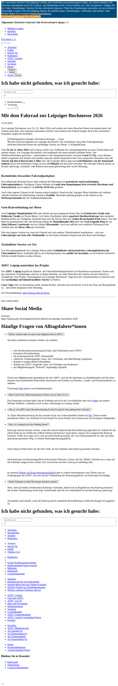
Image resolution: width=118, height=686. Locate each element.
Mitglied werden (15, 28)
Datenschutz (13, 665)
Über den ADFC (15, 598)
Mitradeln (12, 568)
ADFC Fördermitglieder (19, 614)
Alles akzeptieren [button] (32, 16)
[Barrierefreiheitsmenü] (2, 42)
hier (90, 415)
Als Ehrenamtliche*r (17, 633)
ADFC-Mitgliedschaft (18, 628)
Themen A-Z (13, 552)
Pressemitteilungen (16, 647)
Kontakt (11, 620)
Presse (10, 66)
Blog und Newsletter (17, 603)
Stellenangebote (15, 606)
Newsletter (12, 34)
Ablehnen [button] (6, 16)
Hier (21, 388)
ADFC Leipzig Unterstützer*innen (24, 617)
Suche (10, 75)
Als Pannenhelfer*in (17, 639)
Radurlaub (12, 571)
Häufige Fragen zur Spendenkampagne (26, 587)
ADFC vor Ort (14, 601)
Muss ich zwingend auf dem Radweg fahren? (28, 424)
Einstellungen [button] (17, 16)
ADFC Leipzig (14, 58)
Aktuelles (12, 47)
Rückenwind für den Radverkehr (23, 581)
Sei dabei (11, 64)
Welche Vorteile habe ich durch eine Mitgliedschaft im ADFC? (36, 334)
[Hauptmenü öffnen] (8, 42)
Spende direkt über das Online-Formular (26, 584)
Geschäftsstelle (14, 612)
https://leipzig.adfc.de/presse (36, 293)
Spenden (11, 31)
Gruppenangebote (16, 573)
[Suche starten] (5, 95)
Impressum (12, 662)
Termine (11, 535)
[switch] (24, 102)
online (95, 400)
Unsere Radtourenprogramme (21, 562)
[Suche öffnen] (5, 42)
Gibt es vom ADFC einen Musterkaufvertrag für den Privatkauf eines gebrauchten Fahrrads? (49, 409)
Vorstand (11, 609)
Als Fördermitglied (16, 636)
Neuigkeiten (13, 533)
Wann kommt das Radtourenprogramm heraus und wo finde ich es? (38, 395)
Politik (10, 50)
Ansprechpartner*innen (18, 650)
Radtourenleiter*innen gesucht (22, 565)
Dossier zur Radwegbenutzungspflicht (37, 472)
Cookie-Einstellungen (17, 667)
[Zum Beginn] (2, 684)
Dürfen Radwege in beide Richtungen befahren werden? (33, 482)
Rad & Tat (12, 53)
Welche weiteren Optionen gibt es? (24, 590)
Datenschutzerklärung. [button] (41, 13)
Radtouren (12, 55)
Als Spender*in (14, 631)
